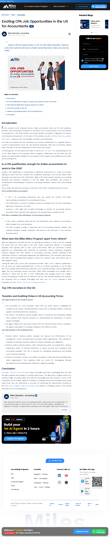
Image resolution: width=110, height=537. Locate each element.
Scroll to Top (57, 461)
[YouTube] (66, 475)
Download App (83, 6)
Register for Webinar (15, 439)
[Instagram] (59, 482)
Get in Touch (93, 66)
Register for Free (82, 531)
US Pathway (15, 489)
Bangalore (37, 474)
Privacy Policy (67, 504)
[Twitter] (66, 482)
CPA (12, 474)
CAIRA (13, 485)
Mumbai (45, 483)
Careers (60, 504)
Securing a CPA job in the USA (13, 372)
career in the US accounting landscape (31, 282)
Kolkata (47, 487)
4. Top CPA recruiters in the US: (16, 108)
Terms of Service (78, 504)
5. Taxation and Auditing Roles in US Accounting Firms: (24, 111)
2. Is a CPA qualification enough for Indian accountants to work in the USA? (30, 101)
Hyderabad (37, 483)
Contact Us (52, 504)
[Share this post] (69, 34)
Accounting (21, 15)
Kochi (41, 487)
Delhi (35, 478)
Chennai (44, 474)
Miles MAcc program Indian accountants (20, 386)
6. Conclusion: (10, 114)
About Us (89, 504)
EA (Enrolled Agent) (17, 482)
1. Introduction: (10, 98)
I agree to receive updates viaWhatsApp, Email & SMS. (93, 60)
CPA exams (53, 279)
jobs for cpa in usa (48, 151)
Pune (35, 487)
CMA (12, 478)
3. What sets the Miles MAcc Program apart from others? (24, 105)
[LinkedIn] (59, 475)
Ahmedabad (43, 478)
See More (64, 409)
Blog (13, 15)
